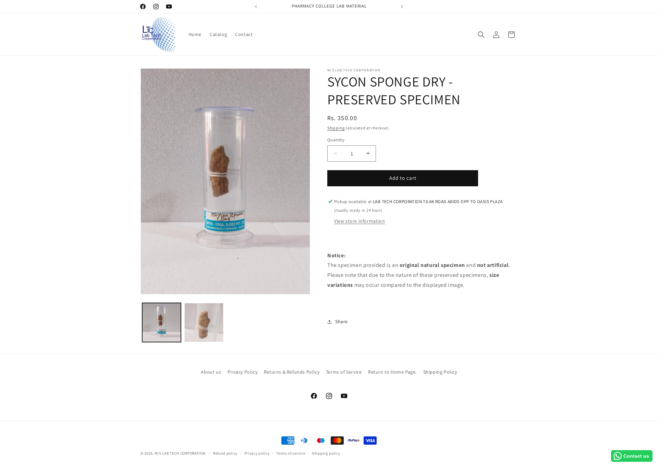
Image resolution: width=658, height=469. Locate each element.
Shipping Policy (440, 372)
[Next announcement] (402, 6)
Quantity (335, 140)
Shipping (336, 127)
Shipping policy (326, 453)
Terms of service (290, 453)
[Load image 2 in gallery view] (203, 322)
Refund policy (225, 453)
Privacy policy (257, 453)
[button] (481, 34)
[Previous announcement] (256, 6)
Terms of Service (344, 372)
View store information (359, 221)
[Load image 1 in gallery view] (161, 322)
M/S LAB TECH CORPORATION (180, 453)
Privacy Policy (242, 372)
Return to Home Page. (392, 372)
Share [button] (341, 321)
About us (211, 372)
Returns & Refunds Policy (291, 372)
